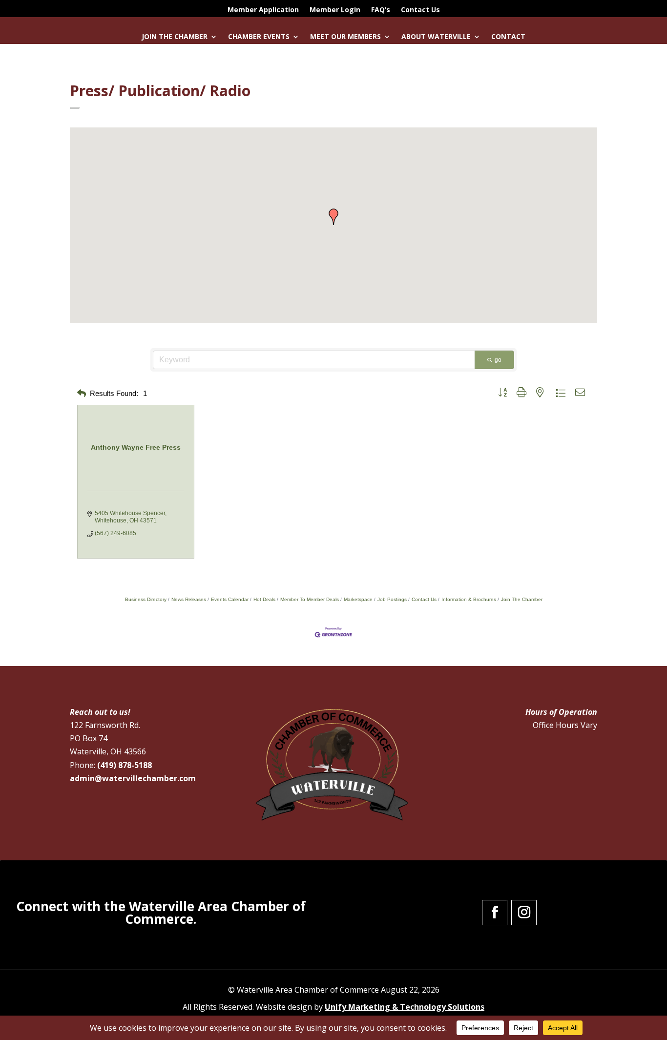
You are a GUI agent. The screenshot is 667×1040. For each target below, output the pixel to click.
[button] (333, 216)
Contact (508, 37)
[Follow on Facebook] (494, 912)
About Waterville (436, 37)
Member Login (335, 10)
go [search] (498, 359)
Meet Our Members (345, 37)
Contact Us (420, 10)
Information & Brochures (468, 599)
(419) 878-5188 (124, 765)
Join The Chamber (521, 599)
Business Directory (146, 599)
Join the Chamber (175, 37)
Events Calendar (230, 599)
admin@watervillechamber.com (133, 778)
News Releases (188, 599)
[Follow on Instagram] (524, 912)
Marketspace (358, 599)
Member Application (263, 10)
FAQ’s (380, 10)
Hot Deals (264, 599)
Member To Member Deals (309, 599)
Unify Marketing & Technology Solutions (404, 1006)
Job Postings (392, 599)
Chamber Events (259, 37)
